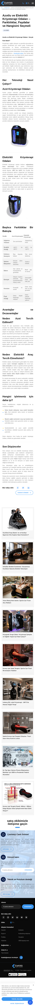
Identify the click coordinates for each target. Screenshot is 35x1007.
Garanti (3, 930)
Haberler (7, 7)
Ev (2, 7)
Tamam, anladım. (17, 999)
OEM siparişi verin (23, 940)
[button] (33, 985)
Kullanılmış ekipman (24, 933)
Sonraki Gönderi (23, 492)
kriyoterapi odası (18, 53)
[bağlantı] (3, 917)
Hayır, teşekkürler (17, 1003)
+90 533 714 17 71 (23, 3)
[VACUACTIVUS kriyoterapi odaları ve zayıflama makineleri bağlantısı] (7, 3)
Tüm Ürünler (4, 953)
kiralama (20, 930)
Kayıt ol (3, 933)
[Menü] (33, 3)
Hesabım (21, 937)
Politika (3, 937)
